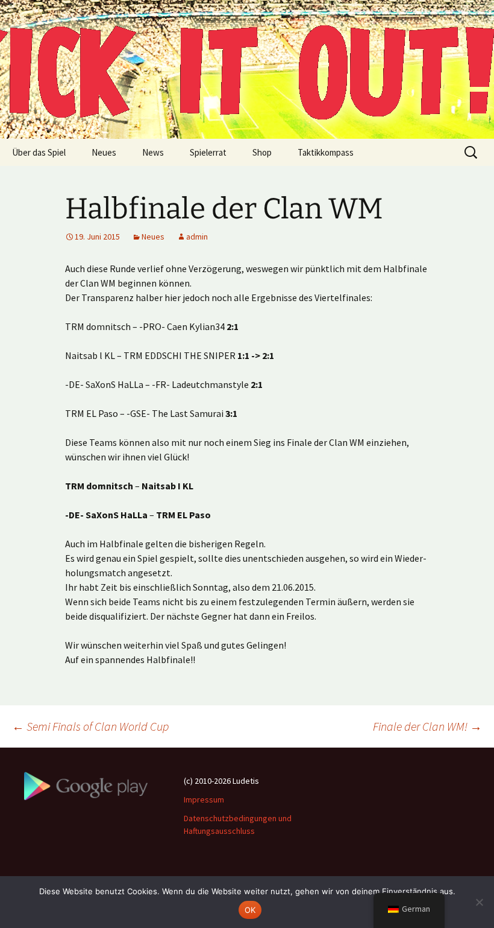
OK (250, 910)
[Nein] (479, 902)
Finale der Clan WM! (427, 726)
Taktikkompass (326, 152)
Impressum (204, 799)
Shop (262, 152)
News (153, 152)
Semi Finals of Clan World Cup (90, 726)
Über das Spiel (39, 152)
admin (197, 236)
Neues (104, 152)
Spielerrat (208, 152)
